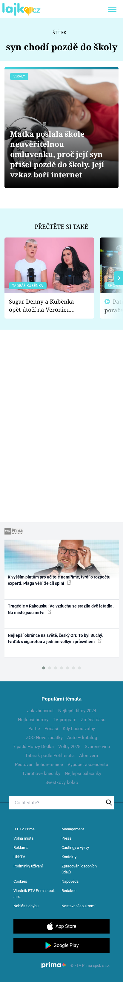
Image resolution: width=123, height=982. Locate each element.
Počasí (51, 728)
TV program (64, 719)
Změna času (93, 719)
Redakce (68, 890)
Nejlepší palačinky (83, 773)
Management (72, 829)
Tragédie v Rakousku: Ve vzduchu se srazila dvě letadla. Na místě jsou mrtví (61, 609)
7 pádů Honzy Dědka (33, 746)
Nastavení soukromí (78, 906)
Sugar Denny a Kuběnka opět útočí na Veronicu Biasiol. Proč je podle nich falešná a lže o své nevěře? (44, 305)
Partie (34, 728)
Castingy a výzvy (75, 847)
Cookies (20, 881)
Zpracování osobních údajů (79, 869)
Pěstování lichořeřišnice (39, 764)
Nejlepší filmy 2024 (77, 710)
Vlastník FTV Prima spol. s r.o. (34, 893)
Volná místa (23, 838)
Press (66, 838)
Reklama (20, 847)
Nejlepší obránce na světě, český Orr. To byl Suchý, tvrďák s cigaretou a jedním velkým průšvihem (55, 638)
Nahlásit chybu (26, 906)
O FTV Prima (24, 829)
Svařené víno (97, 746)
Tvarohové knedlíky (41, 773)
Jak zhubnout (40, 710)
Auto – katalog (82, 737)
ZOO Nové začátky (44, 737)
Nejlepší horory (33, 719)
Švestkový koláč (61, 782)
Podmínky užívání (28, 866)
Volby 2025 (69, 746)
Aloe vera (88, 755)
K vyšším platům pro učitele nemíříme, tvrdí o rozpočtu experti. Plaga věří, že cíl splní (59, 580)
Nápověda (70, 881)
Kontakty (68, 857)
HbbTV (19, 857)
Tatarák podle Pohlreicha (50, 755)
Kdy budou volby (79, 728)
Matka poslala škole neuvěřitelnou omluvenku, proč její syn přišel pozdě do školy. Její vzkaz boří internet (57, 154)
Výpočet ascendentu (87, 764)
